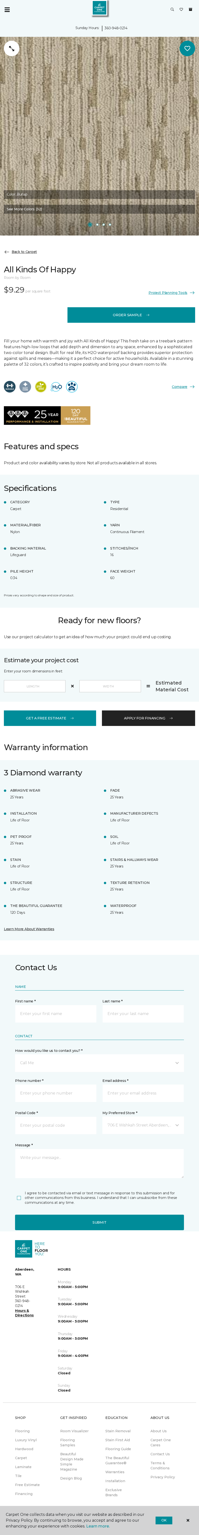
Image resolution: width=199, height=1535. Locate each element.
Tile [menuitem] (18, 1476)
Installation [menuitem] (115, 1481)
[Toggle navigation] (7, 10)
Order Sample (127, 315)
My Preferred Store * (119, 1113)
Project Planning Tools (168, 293)
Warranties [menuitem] (114, 1472)
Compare (179, 387)
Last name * (112, 1001)
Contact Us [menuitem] (160, 1454)
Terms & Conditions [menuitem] (160, 1465)
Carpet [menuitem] (21, 1458)
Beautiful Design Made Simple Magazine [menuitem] (71, 1462)
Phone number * (29, 1080)
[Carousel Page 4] (110, 224)
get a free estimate (46, 718)
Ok (163, 1520)
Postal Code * (26, 1113)
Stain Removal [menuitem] (118, 1431)
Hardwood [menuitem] (24, 1449)
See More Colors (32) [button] (24, 209)
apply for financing (144, 718)
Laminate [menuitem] (23, 1467)
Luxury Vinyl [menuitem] (26, 1440)
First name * (25, 1001)
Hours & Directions (24, 1313)
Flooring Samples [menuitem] (67, 1442)
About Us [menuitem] (158, 1431)
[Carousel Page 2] (97, 224)
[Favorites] (181, 9)
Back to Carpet (24, 252)
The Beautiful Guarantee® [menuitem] (117, 1460)
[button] (172, 9)
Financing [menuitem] (24, 1494)
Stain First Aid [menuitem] (117, 1440)
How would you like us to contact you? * (49, 1050)
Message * (24, 1145)
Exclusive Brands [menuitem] (113, 1492)
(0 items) (190, 9)
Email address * (115, 1080)
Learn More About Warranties (29, 929)
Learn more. (98, 1526)
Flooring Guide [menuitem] (118, 1449)
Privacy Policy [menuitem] (162, 1477)
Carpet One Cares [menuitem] (160, 1442)
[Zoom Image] (11, 48)
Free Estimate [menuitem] (27, 1485)
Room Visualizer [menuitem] (74, 1431)
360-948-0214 (116, 28)
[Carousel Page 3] (103, 224)
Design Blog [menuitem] (71, 1478)
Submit (99, 1222)
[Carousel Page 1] (90, 224)
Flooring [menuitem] (22, 1431)
